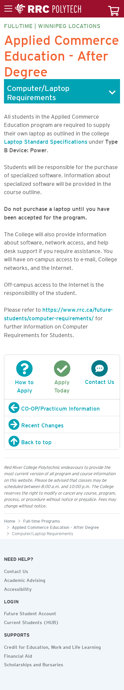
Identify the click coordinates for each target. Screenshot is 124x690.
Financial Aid (18, 655)
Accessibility (18, 588)
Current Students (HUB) (31, 621)
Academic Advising (24, 579)
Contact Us (16, 570)
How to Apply (24, 385)
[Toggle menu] (42, 8)
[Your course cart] (113, 8)
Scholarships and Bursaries (33, 663)
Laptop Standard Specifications (45, 140)
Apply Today (61, 385)
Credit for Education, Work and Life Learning (52, 646)
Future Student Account (30, 612)
